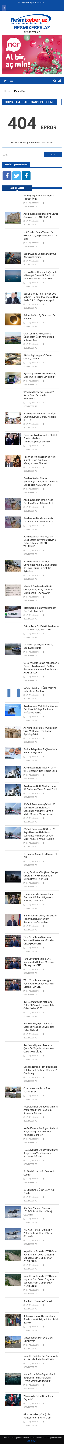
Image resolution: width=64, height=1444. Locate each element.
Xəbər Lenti (17, 188)
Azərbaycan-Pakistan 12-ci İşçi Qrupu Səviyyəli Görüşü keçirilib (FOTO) (40, 416)
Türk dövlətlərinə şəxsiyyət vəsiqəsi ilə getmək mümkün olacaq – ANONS (39, 940)
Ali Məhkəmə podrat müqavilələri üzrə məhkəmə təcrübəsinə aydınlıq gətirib (40, 731)
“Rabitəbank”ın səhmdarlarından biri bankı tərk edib (40, 609)
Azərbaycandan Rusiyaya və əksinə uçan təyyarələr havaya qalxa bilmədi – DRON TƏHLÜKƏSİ (40, 541)
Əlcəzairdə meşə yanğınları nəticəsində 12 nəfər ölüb (37, 1416)
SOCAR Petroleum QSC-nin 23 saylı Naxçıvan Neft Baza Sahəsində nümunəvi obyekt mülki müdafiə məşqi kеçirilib (39, 809)
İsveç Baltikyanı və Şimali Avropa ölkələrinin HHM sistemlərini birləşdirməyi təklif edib (41, 875)
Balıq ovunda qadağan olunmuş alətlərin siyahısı (40, 255)
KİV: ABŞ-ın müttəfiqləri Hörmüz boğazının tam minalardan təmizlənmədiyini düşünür (40, 1377)
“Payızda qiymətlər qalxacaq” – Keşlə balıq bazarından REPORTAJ (40, 395)
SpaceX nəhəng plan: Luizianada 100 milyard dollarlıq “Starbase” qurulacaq (40, 1070)
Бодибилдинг (32, 1441)
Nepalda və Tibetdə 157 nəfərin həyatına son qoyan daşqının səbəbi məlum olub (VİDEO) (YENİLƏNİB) (40, 1256)
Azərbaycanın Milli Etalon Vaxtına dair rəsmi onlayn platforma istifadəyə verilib (41, 709)
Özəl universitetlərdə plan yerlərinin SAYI (37, 1090)
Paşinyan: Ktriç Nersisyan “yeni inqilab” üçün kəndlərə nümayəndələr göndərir (40, 460)
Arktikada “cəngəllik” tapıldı (38, 1301)
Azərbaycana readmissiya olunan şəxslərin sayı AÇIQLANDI (41, 215)
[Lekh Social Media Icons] (7, 175)
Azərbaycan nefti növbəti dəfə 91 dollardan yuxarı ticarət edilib (40, 769)
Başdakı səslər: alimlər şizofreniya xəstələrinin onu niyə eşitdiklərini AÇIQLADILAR (41, 481)
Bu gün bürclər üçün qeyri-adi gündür (39, 1173)
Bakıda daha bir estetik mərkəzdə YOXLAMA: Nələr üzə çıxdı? (41, 628)
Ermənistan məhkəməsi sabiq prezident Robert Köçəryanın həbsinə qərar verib (39, 897)
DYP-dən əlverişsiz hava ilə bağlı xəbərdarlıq (38, 646)
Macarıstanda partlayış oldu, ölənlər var (38, 1339)
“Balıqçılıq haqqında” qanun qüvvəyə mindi (38, 357)
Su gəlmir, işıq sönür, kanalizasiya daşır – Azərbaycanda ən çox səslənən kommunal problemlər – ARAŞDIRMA (41, 668)
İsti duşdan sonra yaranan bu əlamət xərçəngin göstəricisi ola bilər (40, 235)
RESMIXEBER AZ (30, 207)
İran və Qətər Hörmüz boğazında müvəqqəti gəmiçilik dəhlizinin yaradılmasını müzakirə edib (40, 275)
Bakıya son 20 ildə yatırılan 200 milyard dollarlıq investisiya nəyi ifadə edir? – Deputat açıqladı (41, 297)
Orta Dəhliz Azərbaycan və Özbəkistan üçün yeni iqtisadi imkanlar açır (39, 337)
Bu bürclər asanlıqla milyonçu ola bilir (41, 856)
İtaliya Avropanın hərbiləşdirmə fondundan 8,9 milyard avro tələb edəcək (41, 1319)
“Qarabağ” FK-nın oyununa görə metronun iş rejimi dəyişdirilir (40, 375)
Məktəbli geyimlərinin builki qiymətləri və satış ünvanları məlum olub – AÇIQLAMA (38, 589)
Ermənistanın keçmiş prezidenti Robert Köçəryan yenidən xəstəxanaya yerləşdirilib (40, 919)
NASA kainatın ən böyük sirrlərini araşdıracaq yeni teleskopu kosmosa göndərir (41, 1110)
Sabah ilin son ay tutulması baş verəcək (40, 317)
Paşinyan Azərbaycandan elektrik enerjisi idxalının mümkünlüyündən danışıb (41, 438)
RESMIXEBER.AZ (32, 27)
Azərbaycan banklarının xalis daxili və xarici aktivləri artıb (38, 501)
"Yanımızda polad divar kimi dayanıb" (38, 1398)
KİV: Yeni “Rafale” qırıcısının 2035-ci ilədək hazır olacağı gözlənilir (38, 1211)
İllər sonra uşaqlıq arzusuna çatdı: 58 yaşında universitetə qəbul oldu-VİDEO (39, 1005)
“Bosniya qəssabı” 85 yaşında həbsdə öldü (39, 197)
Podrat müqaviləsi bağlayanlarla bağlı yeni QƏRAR (40, 751)
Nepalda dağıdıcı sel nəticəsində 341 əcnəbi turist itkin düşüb (41, 1358)
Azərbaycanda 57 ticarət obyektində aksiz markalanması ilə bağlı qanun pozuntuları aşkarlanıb (40, 566)
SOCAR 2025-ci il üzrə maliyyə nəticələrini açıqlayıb (40, 689)
